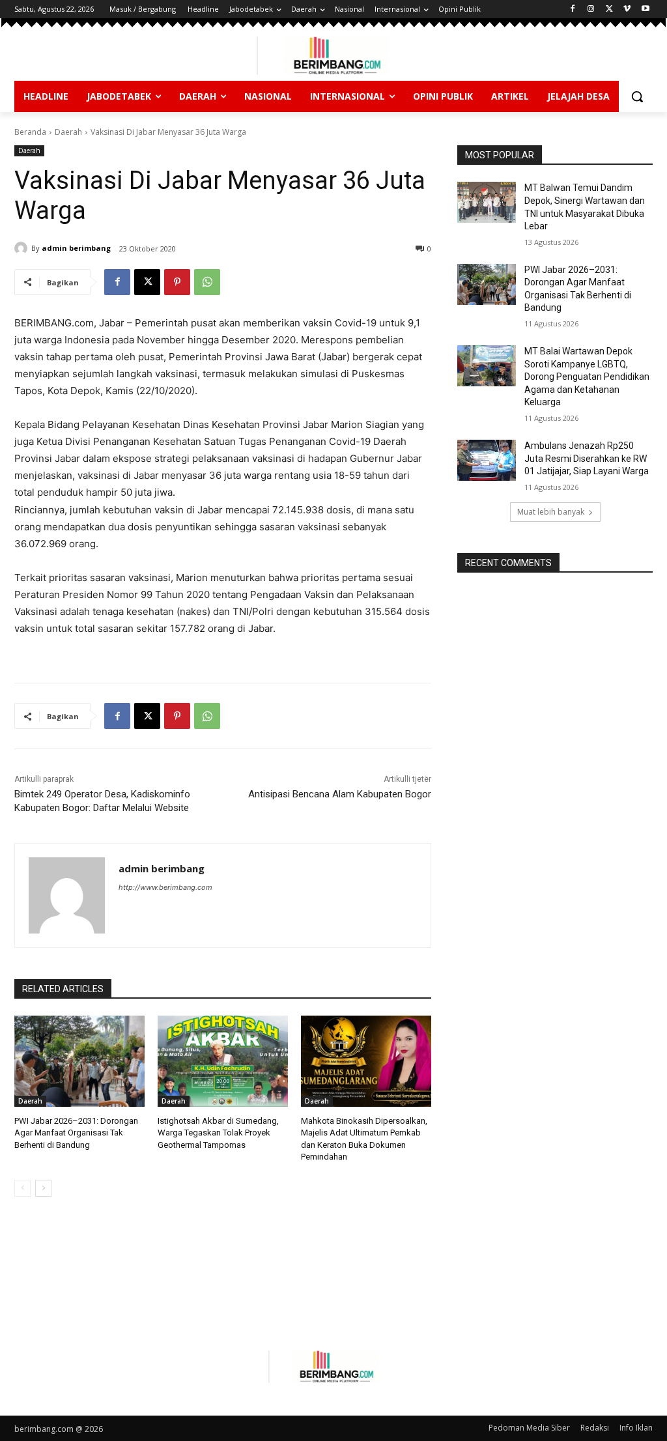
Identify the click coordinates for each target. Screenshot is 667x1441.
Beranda (30, 131)
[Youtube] (645, 9)
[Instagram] (591, 9)
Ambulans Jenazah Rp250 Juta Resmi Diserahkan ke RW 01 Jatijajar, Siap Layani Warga (586, 458)
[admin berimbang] (22, 248)
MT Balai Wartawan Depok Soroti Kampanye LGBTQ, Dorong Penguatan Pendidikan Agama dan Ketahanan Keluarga (586, 376)
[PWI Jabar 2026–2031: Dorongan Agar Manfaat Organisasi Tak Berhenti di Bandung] (79, 1061)
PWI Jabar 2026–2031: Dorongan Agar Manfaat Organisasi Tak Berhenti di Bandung (76, 1132)
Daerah (68, 131)
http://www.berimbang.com (165, 887)
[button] (637, 96)
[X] (609, 9)
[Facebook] (572, 9)
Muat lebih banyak (550, 511)
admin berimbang (76, 248)
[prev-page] (22, 1188)
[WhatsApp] (207, 282)
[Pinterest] (177, 282)
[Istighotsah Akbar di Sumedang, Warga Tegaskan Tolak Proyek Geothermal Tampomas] (223, 1061)
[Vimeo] (626, 9)
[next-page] (43, 1188)
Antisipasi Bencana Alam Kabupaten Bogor (339, 794)
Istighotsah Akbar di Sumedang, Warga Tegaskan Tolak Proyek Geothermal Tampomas (218, 1132)
